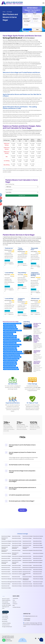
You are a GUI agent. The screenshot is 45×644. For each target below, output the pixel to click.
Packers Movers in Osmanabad (26, 548)
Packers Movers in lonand (27, 569)
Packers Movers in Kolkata (6, 587)
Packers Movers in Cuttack (16, 541)
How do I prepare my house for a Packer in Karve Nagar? (22, 453)
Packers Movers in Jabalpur (17, 545)
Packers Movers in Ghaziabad (38, 585)
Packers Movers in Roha (37, 541)
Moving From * (26, 18)
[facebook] (35, 638)
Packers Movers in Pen (26, 571)
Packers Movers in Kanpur (37, 550)
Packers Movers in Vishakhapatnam (26, 579)
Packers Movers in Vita (5, 585)
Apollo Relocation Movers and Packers (17, 40)
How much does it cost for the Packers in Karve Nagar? (22, 445)
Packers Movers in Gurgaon (38, 581)
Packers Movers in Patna (5, 558)
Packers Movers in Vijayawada (28, 562)
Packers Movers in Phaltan (37, 545)
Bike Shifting (4, 621)
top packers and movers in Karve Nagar (18, 50)
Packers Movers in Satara (16, 565)
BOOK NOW (5, 612)
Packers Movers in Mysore (37, 567)
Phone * (35, 13)
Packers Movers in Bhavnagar (6, 581)
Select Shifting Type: (9, 184)
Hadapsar (38, 53)
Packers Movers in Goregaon (38, 547)
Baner (4, 55)
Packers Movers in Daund (5, 569)
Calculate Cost (22, 195)
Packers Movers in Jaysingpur (17, 556)
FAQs (14, 600)
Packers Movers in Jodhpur (6, 560)
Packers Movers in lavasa (16, 538)
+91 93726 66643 (28, 38)
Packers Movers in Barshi (5, 571)
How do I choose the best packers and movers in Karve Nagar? (22, 488)
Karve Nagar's (29, 40)
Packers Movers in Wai (16, 576)
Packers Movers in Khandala (27, 585)
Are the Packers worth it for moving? (19, 464)
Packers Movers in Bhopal (37, 569)
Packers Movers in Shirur (27, 558)
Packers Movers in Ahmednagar (4, 563)
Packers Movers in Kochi (27, 541)
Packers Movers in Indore (27, 543)
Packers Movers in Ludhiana (17, 573)
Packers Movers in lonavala (27, 583)
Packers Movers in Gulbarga (17, 578)
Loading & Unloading (6, 623)
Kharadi (34, 53)
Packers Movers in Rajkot (37, 543)
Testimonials (15, 598)
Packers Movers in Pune (5, 567)
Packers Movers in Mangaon (38, 576)
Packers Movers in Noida (27, 556)
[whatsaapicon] (3, 640)
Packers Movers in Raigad (27, 538)
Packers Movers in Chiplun (6, 543)
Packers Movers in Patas (27, 581)
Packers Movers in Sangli (37, 571)
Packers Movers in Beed (16, 550)
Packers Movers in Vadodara (38, 536)
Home (4, 11)
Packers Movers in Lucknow (6, 573)
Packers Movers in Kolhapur (17, 585)
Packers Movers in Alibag (37, 565)
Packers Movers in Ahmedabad (15, 554)
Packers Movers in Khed (37, 573)
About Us (14, 601)
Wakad (30, 53)
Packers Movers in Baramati (38, 556)
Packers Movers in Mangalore (28, 550)
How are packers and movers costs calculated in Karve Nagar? (22, 480)
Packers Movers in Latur (37, 558)
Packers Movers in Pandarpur (38, 553)
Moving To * (35, 18)
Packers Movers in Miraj (16, 536)
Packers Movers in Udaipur (27, 565)
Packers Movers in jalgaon (37, 562)
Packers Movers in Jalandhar (17, 571)
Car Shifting (4, 619)
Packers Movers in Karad (37, 538)
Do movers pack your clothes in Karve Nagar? (21, 501)
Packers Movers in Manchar (6, 553)
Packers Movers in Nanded (37, 560)
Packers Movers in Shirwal (27, 560)
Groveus (10, 640)
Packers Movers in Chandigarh (4, 538)
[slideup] (22, 640)
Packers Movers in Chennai (17, 583)
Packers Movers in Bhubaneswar (15, 548)
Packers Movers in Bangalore (6, 541)
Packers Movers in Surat (16, 567)
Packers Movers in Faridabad (28, 536)
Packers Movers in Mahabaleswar (4, 551)
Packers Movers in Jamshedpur (4, 548)
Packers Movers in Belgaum (6, 556)
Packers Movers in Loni (5, 576)
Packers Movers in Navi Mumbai (27, 574)
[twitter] (39, 638)
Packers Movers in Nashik (37, 583)
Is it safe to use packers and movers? (19, 495)
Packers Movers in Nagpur (6, 536)
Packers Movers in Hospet (16, 543)
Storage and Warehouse (7, 626)
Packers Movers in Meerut (16, 581)
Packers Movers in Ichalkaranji (15, 563)
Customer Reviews (16, 607)
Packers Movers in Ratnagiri (6, 578)
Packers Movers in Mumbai (16, 560)
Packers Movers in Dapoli (5, 545)
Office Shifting (5, 617)
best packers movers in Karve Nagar (11, 59)
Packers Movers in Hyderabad (28, 567)
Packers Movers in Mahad (5, 583)
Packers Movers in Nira (26, 553)
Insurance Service (5, 624)
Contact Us (15, 603)
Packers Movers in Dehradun (17, 569)
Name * (24, 13)
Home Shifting (5, 616)
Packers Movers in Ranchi (27, 576)
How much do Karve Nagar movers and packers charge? (22, 471)
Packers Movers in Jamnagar (38, 578)
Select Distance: (9, 189)
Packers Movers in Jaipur (27, 545)
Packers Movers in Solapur (6, 565)
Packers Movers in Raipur (16, 558)
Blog (13, 605)
